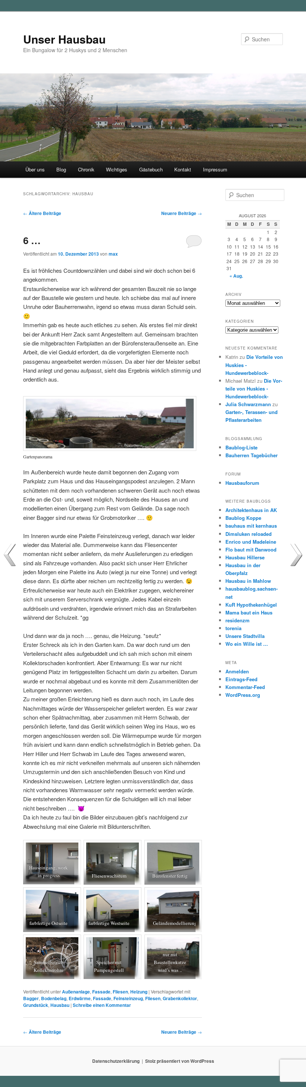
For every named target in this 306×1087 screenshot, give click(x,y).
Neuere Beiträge (181, 213)
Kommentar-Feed (245, 687)
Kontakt (182, 169)
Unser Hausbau (64, 39)
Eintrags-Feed (241, 679)
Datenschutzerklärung (116, 1061)
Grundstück (35, 1005)
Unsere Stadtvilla (245, 635)
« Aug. (236, 275)
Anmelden (237, 671)
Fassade (101, 991)
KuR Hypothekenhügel (251, 604)
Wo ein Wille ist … (246, 643)
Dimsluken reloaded (248, 533)
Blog (61, 169)
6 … (32, 240)
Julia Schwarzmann (248, 404)
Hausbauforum (242, 482)
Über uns (35, 169)
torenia (233, 628)
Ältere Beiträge (42, 213)
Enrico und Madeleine (250, 541)
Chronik (86, 169)
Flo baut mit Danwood (251, 549)
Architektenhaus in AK (251, 510)
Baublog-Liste (241, 447)
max (113, 253)
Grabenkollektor (180, 998)
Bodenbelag (53, 998)
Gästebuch (151, 169)
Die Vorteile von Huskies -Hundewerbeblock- (253, 388)
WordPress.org (242, 694)
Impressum (215, 169)
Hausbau (59, 1005)
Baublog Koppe (243, 517)
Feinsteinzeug (128, 998)
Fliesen (120, 991)
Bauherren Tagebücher (251, 455)
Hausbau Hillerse (245, 557)
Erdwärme (80, 998)
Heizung (138, 991)
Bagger (31, 998)
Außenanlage (76, 991)
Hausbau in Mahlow (248, 580)
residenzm (237, 620)
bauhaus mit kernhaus (251, 525)
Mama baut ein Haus (248, 612)
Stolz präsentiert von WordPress (179, 1061)
